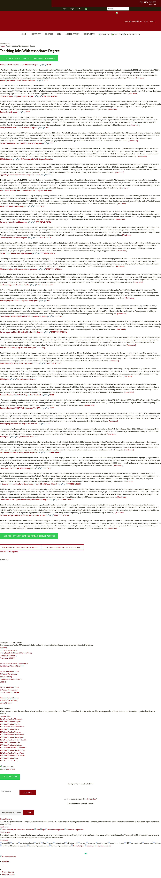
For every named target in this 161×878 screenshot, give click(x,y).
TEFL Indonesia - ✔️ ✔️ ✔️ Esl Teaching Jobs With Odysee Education (26, 159)
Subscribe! (27, 793)
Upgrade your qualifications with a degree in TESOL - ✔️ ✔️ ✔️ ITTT (26, 175)
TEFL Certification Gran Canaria (12, 734)
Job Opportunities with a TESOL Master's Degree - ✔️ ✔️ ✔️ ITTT (25, 65)
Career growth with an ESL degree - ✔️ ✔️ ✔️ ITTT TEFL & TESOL (25, 222)
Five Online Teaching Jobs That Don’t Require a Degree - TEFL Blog (26, 190)
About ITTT (36, 34)
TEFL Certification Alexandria (11, 719)
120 (1, 706)
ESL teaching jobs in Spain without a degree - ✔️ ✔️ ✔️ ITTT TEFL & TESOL (29, 96)
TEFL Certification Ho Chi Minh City (13, 740)
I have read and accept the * (81, 799)
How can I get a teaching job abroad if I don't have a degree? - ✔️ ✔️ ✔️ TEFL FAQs (31, 316)
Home (23, 34)
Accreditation (72, 34)
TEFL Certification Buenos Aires (12, 727)
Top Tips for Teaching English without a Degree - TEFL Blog (22, 348)
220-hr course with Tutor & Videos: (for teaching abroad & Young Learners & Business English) (10, 676)
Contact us (89, 34)
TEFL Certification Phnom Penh (12, 753)
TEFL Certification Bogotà (9, 724)
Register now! (10, 777)
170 (1, 695)
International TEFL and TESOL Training (140, 21)
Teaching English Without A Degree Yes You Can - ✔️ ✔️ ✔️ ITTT (25, 424)
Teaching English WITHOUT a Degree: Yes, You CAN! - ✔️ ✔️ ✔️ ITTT (27, 408)
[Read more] (139, 78)
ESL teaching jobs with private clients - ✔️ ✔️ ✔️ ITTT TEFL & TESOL (26, 285)
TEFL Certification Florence (10, 732)
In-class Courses (8, 874)
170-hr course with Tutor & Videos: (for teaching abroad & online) (9, 689)
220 (1, 684)
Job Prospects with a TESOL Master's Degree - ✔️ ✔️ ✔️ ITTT (24, 80)
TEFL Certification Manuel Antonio (13, 748)
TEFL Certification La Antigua (11, 745)
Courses (49, 34)
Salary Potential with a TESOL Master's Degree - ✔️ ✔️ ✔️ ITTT (24, 128)
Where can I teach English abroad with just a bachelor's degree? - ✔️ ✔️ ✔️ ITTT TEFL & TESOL (36, 499)
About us (5, 861)
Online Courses (148, 2)
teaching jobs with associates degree (62, 547)
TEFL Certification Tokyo (9, 761)
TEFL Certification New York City (12, 750)
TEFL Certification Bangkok (10, 721)
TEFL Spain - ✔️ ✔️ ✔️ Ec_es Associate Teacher (18, 379)
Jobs (59, 34)
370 (1, 669)
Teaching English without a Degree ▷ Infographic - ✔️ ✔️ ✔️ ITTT (25, 300)
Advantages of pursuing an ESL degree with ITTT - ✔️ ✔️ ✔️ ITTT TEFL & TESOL (31, 363)
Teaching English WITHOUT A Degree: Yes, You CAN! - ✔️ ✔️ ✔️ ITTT (27, 395)
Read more (4, 827)
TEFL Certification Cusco (9, 729)
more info (3, 647)
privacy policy (91, 799)
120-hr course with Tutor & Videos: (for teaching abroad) (9, 700)
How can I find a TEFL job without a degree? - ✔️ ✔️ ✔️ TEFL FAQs (25, 468)
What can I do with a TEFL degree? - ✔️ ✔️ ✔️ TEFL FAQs (22, 206)
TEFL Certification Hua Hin (10, 742)
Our (6, 819)
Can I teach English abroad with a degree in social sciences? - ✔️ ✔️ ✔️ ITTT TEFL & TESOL (35, 515)
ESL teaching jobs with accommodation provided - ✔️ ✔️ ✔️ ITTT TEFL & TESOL (31, 269)
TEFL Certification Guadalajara (11, 737)
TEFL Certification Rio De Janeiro (12, 755)
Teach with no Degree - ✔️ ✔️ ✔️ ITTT (15, 112)
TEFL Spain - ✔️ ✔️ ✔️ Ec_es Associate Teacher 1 (19, 437)
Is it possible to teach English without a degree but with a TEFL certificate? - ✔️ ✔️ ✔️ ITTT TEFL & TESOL (40, 484)
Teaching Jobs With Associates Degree (20, 46)
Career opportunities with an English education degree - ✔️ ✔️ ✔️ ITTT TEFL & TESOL (33, 332)
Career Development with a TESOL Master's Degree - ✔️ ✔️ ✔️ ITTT (27, 143)
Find (29, 812)
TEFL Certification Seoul (9, 758)
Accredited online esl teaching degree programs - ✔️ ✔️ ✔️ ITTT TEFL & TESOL (30, 452)
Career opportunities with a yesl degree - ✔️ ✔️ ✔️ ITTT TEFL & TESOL (27, 253)
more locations (5, 716)
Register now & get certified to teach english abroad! (29, 58)
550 (1, 661)
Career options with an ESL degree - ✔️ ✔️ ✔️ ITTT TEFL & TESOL (25, 238)
